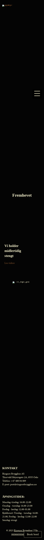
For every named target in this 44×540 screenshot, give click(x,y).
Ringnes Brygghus (23, 530)
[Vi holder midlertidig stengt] (22, 223)
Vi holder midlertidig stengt (12, 251)
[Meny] (37, 93)
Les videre (9, 263)
